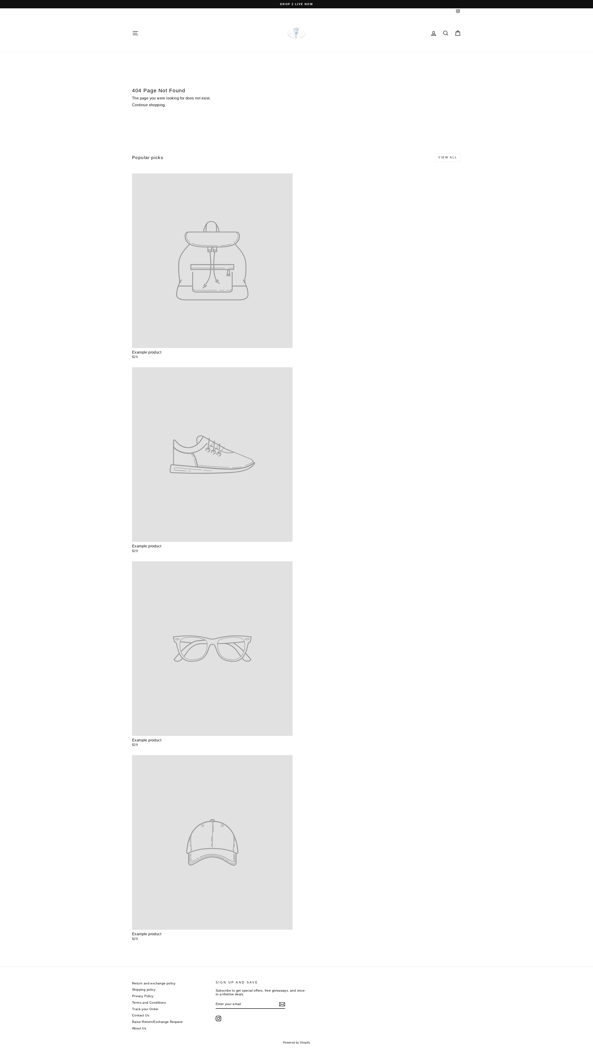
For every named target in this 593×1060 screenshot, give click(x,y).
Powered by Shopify (296, 1042)
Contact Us (140, 1015)
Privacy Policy (143, 996)
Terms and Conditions (149, 1002)
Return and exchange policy (153, 983)
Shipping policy (143, 989)
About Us (139, 1028)
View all (447, 157)
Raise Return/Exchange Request (157, 1022)
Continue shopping (148, 105)
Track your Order (145, 1009)
